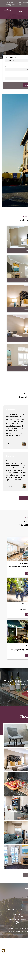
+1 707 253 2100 (18, 917)
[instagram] (17, 922)
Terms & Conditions (13, 928)
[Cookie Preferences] (3, 950)
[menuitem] (19, 11)
